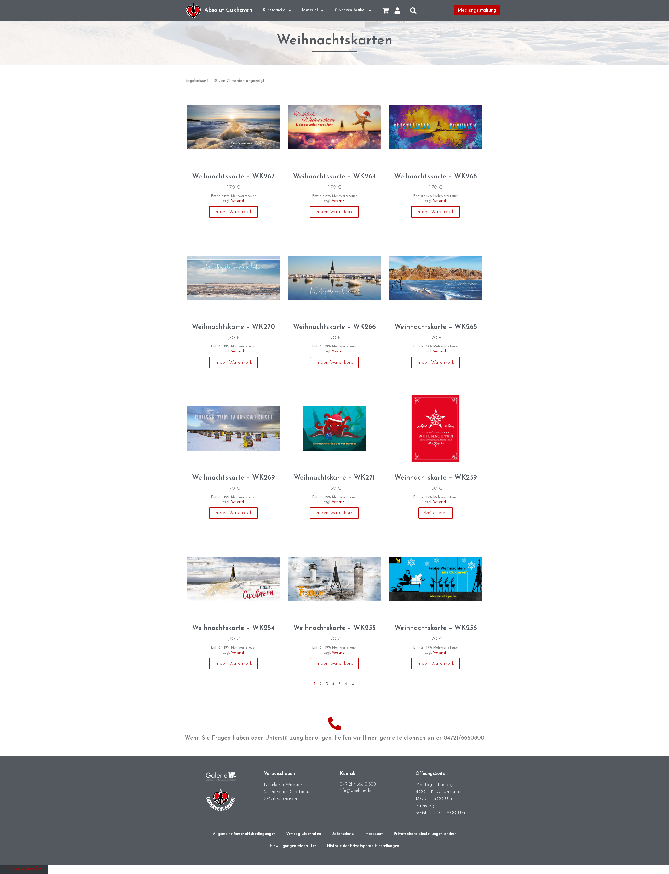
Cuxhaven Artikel (350, 10)
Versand (237, 201)
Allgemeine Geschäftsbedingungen (244, 834)
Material (310, 10)
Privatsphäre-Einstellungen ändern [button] (425, 834)
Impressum (373, 834)
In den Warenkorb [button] (233, 212)
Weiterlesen (436, 513)
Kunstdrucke (274, 10)
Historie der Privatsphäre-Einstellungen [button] (363, 846)
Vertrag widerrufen (303, 834)
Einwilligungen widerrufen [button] (293, 846)
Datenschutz (342, 834)
